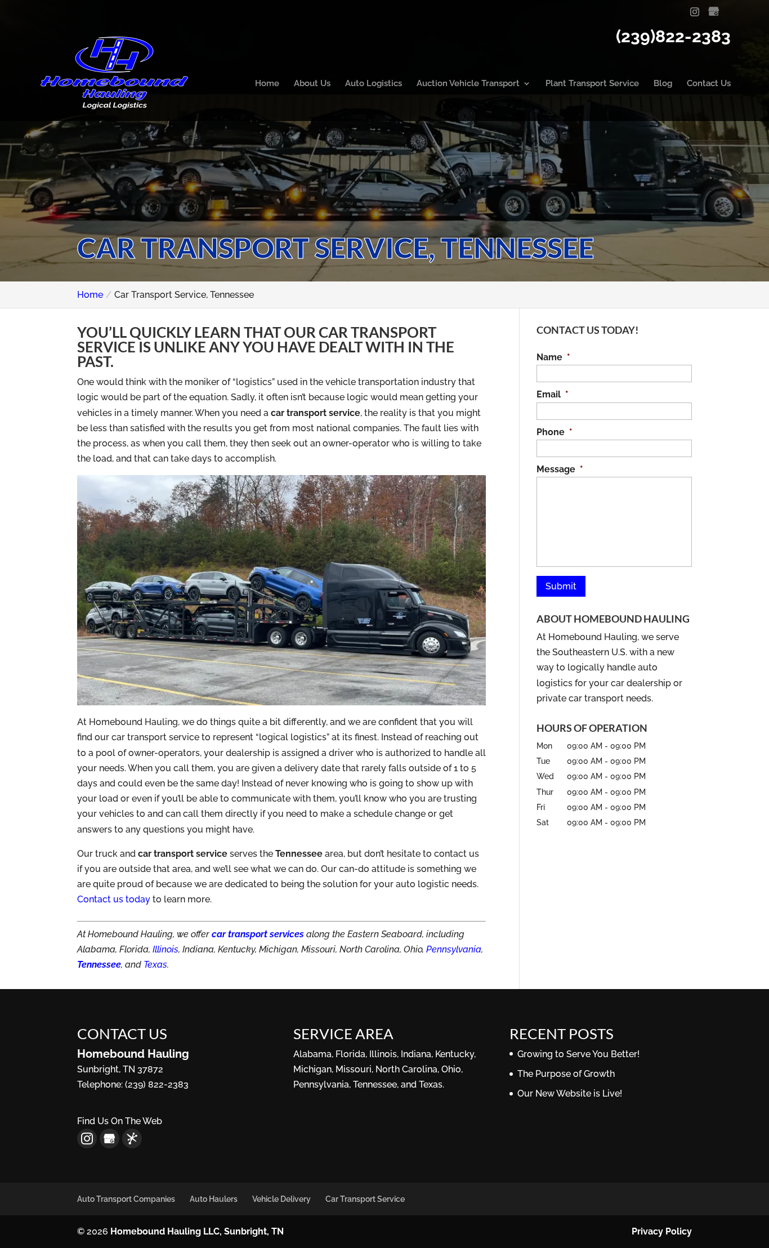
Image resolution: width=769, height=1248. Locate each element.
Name (553, 357)
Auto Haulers (214, 1199)
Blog (663, 83)
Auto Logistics (373, 83)
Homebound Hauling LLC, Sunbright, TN (197, 1231)
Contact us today (113, 899)
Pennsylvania (453, 949)
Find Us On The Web (119, 1121)
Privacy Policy (662, 1231)
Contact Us (709, 83)
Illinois (165, 949)
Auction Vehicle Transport (468, 83)
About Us (312, 83)
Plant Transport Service (592, 83)
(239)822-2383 (673, 36)
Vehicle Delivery (281, 1199)
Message (559, 469)
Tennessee (99, 964)
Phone (554, 432)
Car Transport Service (365, 1199)
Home (267, 83)
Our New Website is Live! (569, 1093)
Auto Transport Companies (126, 1199)
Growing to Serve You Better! (578, 1054)
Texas (155, 964)
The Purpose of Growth (566, 1073)
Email (552, 394)
